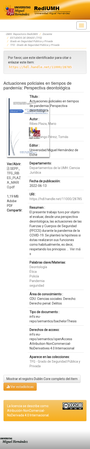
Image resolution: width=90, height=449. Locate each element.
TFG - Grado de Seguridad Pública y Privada (34, 45)
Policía (34, 276)
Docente (47, 34)
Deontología (38, 267)
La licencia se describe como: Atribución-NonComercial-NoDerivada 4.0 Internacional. (28, 410)
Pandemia (37, 281)
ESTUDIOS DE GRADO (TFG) (26, 37)
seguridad (37, 285)
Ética (33, 271)
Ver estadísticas (22, 387)
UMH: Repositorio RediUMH (22, 34)
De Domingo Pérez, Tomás (49, 137)
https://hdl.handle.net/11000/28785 (56, 199)
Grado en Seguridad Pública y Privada (31, 41)
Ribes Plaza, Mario (43, 124)
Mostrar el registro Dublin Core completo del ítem (42, 379)
